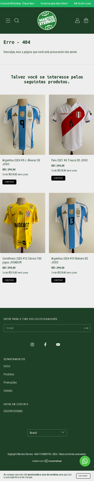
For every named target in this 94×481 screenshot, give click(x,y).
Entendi (83, 476)
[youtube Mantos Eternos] (58, 344)
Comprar (9, 182)
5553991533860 (13, 411)
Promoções (10, 382)
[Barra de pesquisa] (16, 21)
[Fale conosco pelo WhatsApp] (85, 461)
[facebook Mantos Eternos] (45, 344)
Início (7, 366)
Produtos (9, 374)
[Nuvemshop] (47, 461)
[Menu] (8, 21)
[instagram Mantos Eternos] (32, 344)
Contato (8, 390)
